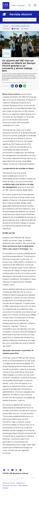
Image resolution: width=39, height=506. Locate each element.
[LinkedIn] (12, 86)
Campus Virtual (9, 483)
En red (16, 29)
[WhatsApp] (24, 86)
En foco (7, 29)
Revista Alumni (20, 14)
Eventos (25, 29)
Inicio (6, 26)
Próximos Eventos (10, 485)
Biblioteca (21, 483)
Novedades (23, 485)
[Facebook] (16, 86)
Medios (5, 488)
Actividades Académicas (20, 26)
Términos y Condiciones (11, 476)
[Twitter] (20, 86)
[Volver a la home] (6, 10)
